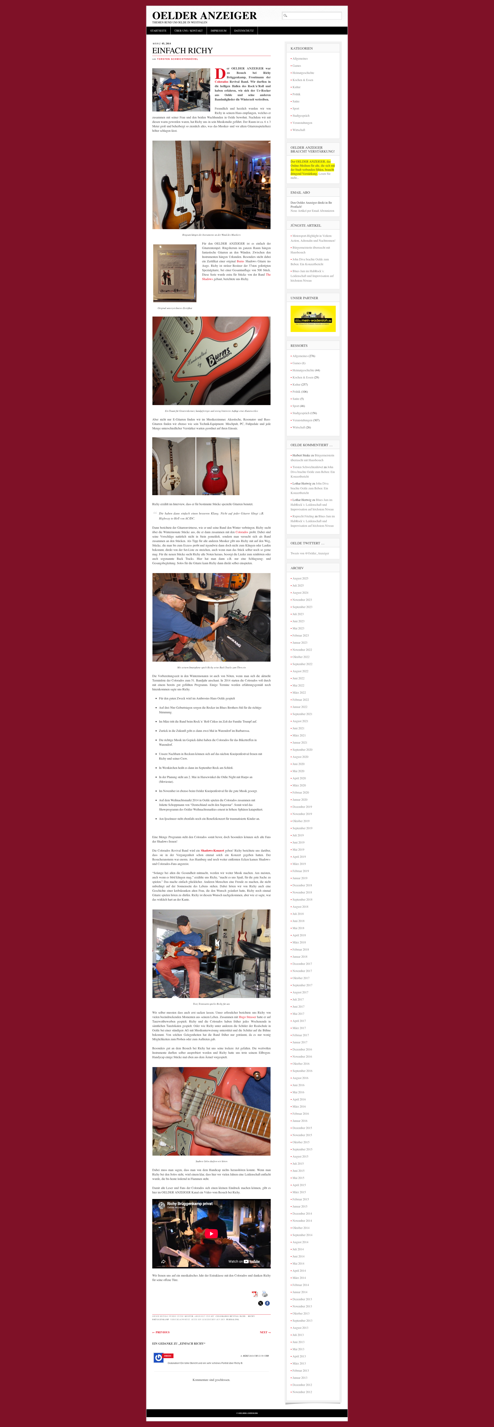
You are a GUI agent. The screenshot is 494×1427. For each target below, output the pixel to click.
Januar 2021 (300, 742)
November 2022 (302, 650)
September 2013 (302, 1320)
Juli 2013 (298, 1335)
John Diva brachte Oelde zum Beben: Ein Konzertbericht (313, 471)
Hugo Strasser (247, 1017)
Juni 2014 (299, 1256)
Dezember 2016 (302, 1049)
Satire (296, 101)
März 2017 (299, 1028)
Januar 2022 (300, 707)
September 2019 (302, 828)
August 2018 (300, 906)
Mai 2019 (298, 849)
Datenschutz (244, 30)
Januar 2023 (300, 642)
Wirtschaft (299, 130)
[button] (260, 1303)
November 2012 (302, 1392)
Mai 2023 (298, 628)
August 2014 (300, 1242)
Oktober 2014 (301, 1228)
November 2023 (302, 600)
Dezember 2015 (302, 1128)
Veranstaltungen (302, 123)
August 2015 (300, 1156)
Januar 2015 (300, 1206)
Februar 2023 (301, 635)
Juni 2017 (299, 1006)
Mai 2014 (298, 1263)
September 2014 (302, 1235)
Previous (161, 1332)
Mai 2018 (298, 928)
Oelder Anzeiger (204, 15)
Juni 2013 (299, 1342)
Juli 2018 (298, 914)
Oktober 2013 (301, 1313)
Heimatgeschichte (303, 73)
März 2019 (299, 864)
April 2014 (299, 1270)
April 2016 (299, 1099)
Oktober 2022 (301, 657)
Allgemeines (300, 58)
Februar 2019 (301, 871)
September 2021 (302, 714)
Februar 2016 (301, 1113)
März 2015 (299, 1192)
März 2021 (299, 735)
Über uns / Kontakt (188, 30)
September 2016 (302, 1071)
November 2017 (302, 971)
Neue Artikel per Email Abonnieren (312, 211)
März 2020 (299, 785)
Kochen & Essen (303, 80)
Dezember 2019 (302, 807)
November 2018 (302, 892)
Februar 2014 (301, 1285)
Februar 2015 (301, 1199)
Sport (296, 108)
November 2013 (302, 1306)
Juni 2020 (299, 764)
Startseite (158, 30)
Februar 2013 (301, 1370)
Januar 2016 (300, 1121)
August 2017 (300, 992)
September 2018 (302, 899)
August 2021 (300, 721)
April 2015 (299, 1185)
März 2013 (299, 1363)
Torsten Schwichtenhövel (177, 59)
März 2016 (299, 1106)
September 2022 (302, 664)
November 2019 (302, 814)
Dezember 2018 (302, 885)
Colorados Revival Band (230, 1316)
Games (297, 65)
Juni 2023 (299, 621)
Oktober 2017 (301, 978)
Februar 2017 (301, 1035)
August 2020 (300, 757)
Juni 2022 (299, 678)
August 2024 (300, 592)
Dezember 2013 (302, 1299)
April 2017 (299, 1021)
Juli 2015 (298, 1163)
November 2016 (302, 1056)
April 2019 (299, 857)
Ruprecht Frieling (303, 516)
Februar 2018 (301, 949)
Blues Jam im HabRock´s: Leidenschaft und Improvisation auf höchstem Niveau (312, 275)
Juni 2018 (299, 921)
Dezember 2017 (302, 964)
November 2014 (302, 1220)
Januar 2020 (300, 799)
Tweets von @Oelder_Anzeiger (310, 553)
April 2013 (299, 1356)
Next (265, 1332)
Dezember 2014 (302, 1213)
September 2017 (302, 985)
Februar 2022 (301, 699)
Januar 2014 (300, 1292)
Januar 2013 (300, 1377)
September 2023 (302, 607)
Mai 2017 (298, 1014)
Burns (240, 261)
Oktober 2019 (301, 821)
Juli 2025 (298, 585)
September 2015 (302, 1149)
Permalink (232, 1319)
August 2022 (300, 671)
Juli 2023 (298, 614)
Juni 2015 (299, 1171)
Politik (296, 94)
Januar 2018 (300, 956)
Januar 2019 (300, 878)
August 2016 (300, 1078)
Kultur (189, 1316)
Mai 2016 (298, 1092)
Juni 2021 (299, 728)
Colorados (221, 81)
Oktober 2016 (301, 1063)
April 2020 (299, 778)
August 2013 (300, 1328)
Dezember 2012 (302, 1385)
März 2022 (299, 692)
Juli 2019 (298, 835)
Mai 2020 (298, 771)
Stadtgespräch (301, 115)
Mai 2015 (298, 1178)
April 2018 (299, 935)
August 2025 (300, 578)
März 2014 (299, 1278)
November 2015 (302, 1135)
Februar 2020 (301, 792)
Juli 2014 (298, 1249)
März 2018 (299, 942)
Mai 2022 (298, 685)
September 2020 (302, 749)
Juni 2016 (299, 1085)
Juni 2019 (299, 842)
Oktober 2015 (301, 1142)
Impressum (218, 30)
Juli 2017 (298, 999)
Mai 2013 (298, 1349)
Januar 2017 (300, 1042)
